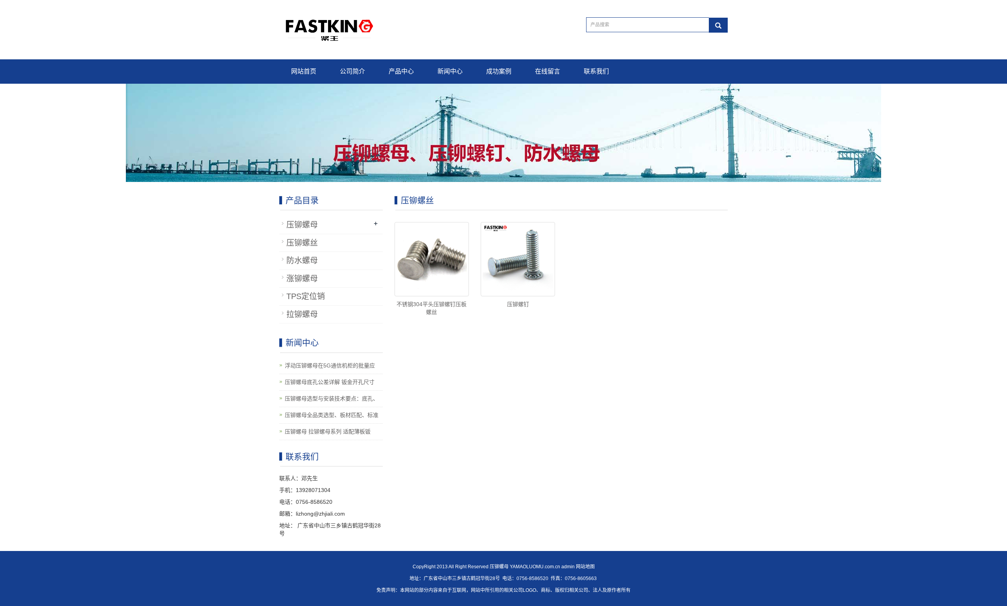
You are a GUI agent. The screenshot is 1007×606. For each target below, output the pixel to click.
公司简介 (352, 71)
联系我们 (596, 71)
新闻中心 (450, 71)
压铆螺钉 (518, 304)
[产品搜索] (718, 25)
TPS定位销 (305, 296)
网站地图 (585, 566)
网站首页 (303, 71)
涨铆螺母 (302, 278)
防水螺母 (302, 260)
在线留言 (547, 71)
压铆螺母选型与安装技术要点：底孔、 (331, 398)
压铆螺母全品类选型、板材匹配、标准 (331, 415)
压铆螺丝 (302, 243)
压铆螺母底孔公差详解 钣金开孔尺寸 (329, 382)
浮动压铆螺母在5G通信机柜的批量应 (330, 365)
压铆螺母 (302, 224)
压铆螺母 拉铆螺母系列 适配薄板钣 (328, 431)
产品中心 (401, 71)
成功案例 (498, 71)
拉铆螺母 (302, 314)
